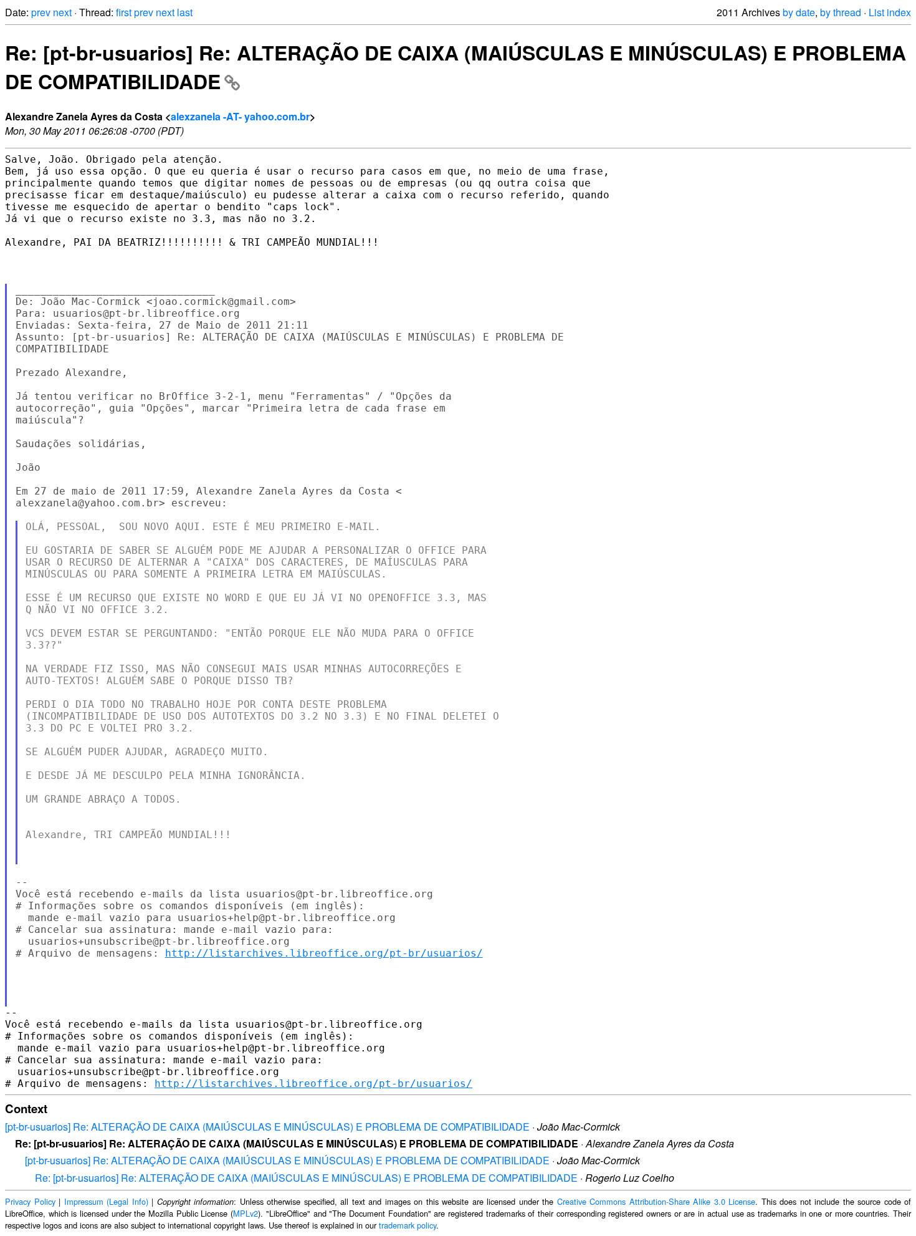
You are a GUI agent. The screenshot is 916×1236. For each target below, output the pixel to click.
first (123, 12)
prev (40, 12)
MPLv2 (245, 1213)
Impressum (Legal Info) (106, 1201)
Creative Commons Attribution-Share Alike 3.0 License (656, 1201)
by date (799, 12)
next (62, 12)
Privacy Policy (30, 1201)
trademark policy (407, 1225)
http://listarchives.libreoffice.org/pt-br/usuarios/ (324, 953)
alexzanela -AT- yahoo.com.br (240, 116)
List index (890, 12)
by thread (840, 12)
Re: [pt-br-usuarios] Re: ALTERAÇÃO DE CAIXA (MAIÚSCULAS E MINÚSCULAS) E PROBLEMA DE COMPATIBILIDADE (306, 1178)
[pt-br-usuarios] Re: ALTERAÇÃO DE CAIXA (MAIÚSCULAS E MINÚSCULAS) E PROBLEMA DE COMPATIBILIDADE (267, 1126)
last (185, 12)
